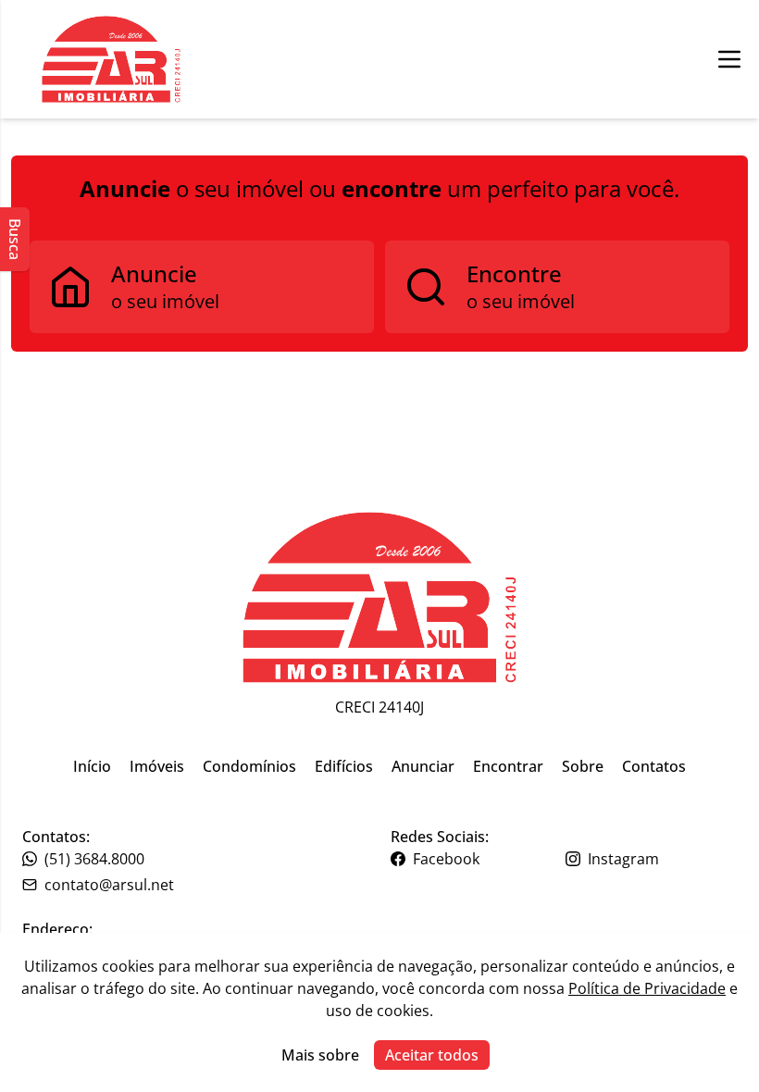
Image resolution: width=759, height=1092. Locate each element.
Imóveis (157, 766)
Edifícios (344, 766)
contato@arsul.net (109, 885)
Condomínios (249, 766)
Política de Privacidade (647, 988)
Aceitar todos (432, 1055)
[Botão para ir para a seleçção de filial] (111, 59)
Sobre (582, 766)
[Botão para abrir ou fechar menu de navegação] (729, 59)
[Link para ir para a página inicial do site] (379, 597)
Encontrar (508, 766)
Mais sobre (320, 1055)
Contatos (654, 766)
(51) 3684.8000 (94, 859)
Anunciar (423, 766)
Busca (15, 239)
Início (92, 766)
